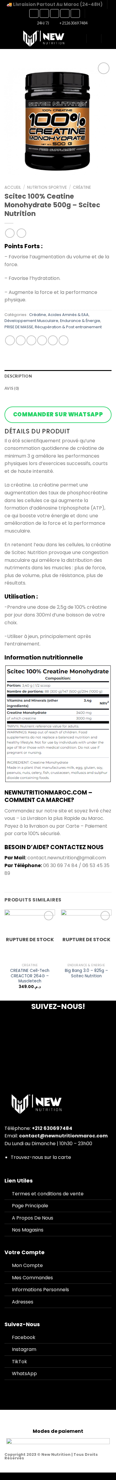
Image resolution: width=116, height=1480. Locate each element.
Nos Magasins (27, 1229)
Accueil (12, 187)
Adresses (22, 1301)
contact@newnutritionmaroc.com (63, 1135)
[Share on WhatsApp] (10, 340)
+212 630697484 (52, 1128)
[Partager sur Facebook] (21, 340)
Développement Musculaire (31, 320)
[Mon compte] (94, 38)
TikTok (19, 1361)
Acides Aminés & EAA (68, 314)
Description (18, 376)
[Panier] (109, 38)
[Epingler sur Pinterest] (53, 340)
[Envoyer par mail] (42, 340)
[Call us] (75, 13)
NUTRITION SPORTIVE (47, 187)
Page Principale (30, 1205)
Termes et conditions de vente (48, 1193)
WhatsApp (24, 1373)
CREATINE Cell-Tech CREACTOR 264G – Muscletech (29, 976)
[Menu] (8, 38)
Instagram (24, 1349)
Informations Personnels (40, 1289)
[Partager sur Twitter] (31, 340)
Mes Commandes (32, 1277)
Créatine (82, 187)
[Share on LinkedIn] (63, 340)
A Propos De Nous (32, 1217)
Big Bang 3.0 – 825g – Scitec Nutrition (86, 973)
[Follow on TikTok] (54, 13)
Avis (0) (11, 388)
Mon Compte (27, 1265)
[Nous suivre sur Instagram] (44, 13)
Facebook (23, 1337)
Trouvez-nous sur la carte (41, 1157)
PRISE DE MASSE (18, 326)
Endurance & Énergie (80, 320)
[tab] (58, 376)
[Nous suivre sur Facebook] (34, 13)
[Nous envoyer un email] (65, 13)
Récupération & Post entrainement (68, 326)
